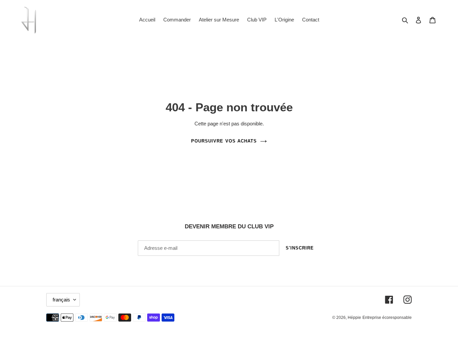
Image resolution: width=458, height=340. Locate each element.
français (61, 299)
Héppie (354, 317)
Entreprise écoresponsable (387, 317)
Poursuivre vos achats (224, 141)
